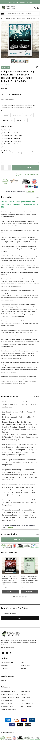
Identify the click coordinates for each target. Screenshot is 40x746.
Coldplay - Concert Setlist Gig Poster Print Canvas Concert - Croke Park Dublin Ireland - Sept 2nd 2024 (10, 580)
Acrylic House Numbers (8, 709)
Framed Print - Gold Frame (12, 141)
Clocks (23, 700)
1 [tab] (14, 597)
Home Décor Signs (7, 706)
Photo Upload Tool (27, 665)
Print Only (7, 130)
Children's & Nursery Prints (9, 694)
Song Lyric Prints (6, 703)
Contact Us (4, 668)
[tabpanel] (10, 575)
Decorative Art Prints (8, 691)
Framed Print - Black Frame (12, 133)
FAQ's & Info (5, 665)
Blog (22, 662)
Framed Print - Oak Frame (12, 138)
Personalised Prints (7, 700)
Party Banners (25, 691)
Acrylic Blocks (25, 697)
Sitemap (23, 668)
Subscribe (20, 618)
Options (10, 591)
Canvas (6, 147)
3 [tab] (20, 597)
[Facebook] (2, 653)
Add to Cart (25, 168)
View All (3, 680)
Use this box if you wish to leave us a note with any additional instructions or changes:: (17, 152)
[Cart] (38, 7)
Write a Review (6, 85)
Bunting (23, 694)
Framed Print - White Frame (13, 135)
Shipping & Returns (7, 662)
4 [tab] (23, 597)
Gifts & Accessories (27, 703)
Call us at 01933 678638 (8, 647)
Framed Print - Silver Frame (12, 144)
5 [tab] (26, 597)
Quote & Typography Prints (10, 697)
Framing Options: (7, 126)
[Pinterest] (10, 653)
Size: (3, 111)
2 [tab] (17, 597)
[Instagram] (6, 653)
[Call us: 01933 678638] (34, 7)
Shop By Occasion (26, 706)
